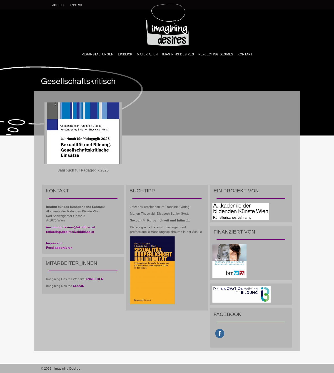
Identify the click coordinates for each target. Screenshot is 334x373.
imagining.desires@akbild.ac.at (70, 227)
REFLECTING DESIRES (215, 54)
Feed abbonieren (59, 247)
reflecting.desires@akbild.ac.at (70, 232)
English (76, 5)
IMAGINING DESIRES (178, 54)
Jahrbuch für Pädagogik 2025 (83, 170)
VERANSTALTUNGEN (97, 54)
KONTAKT (245, 54)
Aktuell (58, 5)
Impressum (54, 243)
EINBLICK (125, 54)
